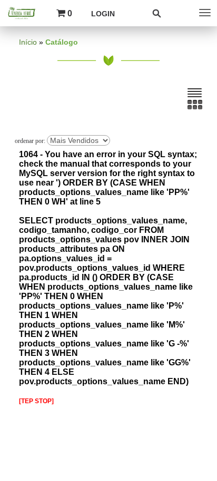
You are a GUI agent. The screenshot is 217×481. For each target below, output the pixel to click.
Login (103, 13)
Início (28, 42)
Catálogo (61, 42)
